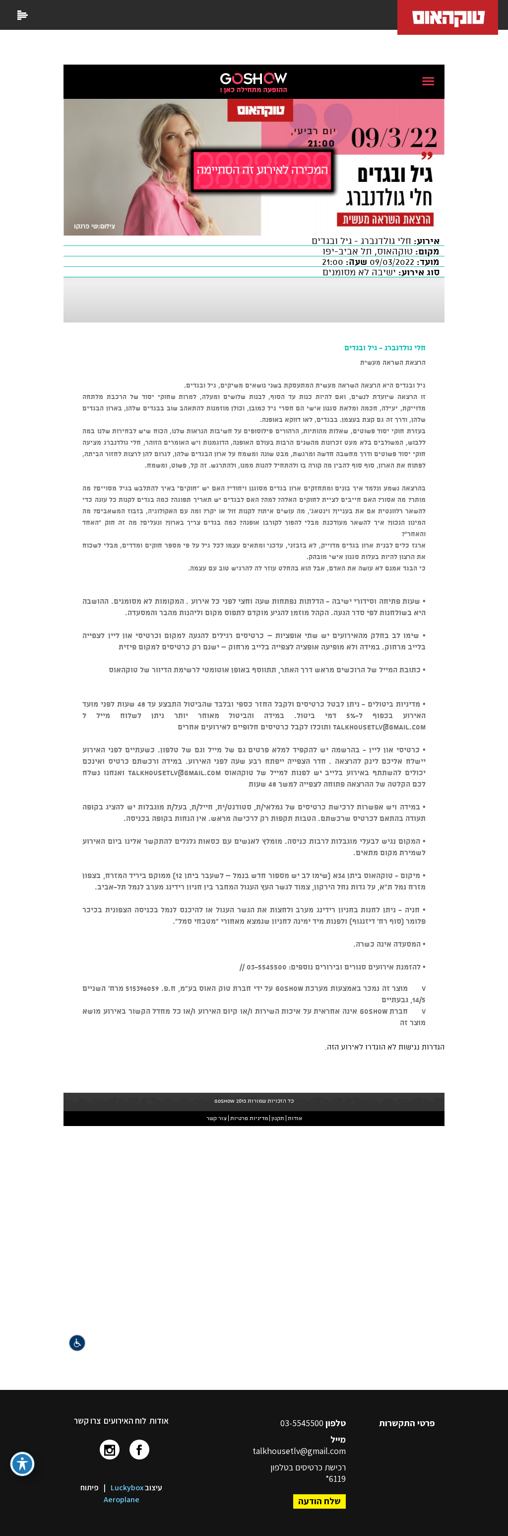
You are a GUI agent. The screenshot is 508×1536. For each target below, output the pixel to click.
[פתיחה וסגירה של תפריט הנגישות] (22, 1464)
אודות (159, 1420)
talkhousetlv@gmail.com (299, 1450)
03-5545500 (302, 1423)
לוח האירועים (125, 1420)
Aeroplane (121, 1499)
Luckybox (127, 1487)
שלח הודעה (319, 1501)
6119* (335, 1478)
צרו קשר (87, 1420)
